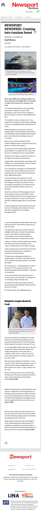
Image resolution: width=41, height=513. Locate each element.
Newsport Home (6, 17)
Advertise (11, 469)
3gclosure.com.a (26, 290)
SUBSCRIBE (29, 12)
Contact (28, 17)
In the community (29, 469)
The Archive (18, 17)
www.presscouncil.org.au (27, 507)
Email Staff (8, 43)
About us (11, 465)
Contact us (29, 465)
